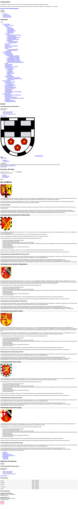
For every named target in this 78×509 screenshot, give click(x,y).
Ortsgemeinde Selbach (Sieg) (13, 39)
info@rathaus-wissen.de (9, 114)
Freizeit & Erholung (9, 67)
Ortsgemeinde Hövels (11, 36)
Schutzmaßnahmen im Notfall (13, 77)
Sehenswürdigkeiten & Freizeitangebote (13, 94)
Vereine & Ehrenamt (9, 53)
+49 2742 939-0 (8, 111)
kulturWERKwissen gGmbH (10, 101)
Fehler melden (5, 458)
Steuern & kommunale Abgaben (11, 45)
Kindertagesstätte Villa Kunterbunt (14, 61)
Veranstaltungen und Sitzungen (11, 66)
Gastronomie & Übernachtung (11, 97)
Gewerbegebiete (8, 90)
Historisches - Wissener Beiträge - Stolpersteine (14, 98)
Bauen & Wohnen (8, 82)
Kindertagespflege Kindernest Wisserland (15, 62)
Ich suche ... (2, 171)
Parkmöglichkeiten (9, 64)
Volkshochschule (8, 65)
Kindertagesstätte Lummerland (13, 57)
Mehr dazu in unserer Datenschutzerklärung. (9, 8)
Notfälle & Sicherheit (9, 76)
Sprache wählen (3, 163)
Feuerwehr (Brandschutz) (10, 88)
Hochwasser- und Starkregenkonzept (14, 78)
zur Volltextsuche (6, 14)
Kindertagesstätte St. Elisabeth (13, 59)
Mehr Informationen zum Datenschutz (8, 165)
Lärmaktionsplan (10, 79)
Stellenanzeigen (10, 31)
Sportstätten (9, 69)
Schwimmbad (10, 71)
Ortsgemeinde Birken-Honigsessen (14, 35)
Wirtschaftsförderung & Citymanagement (13, 91)
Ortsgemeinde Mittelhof (12, 38)
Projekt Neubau (10, 32)
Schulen (6, 63)
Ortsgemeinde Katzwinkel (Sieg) (13, 37)
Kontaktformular (3, 475)
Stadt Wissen (10, 40)
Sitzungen (7, 44)
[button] (6, 191)
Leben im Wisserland (7, 52)
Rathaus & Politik (6, 24)
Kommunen (7, 33)
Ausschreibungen (8, 92)
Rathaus (6, 26)
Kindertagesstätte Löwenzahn (13, 55)
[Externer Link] (2, 503)
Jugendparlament (13, 42)
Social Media (5, 457)
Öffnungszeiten (10, 28)
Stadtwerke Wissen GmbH (10, 85)
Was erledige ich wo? (9, 25)
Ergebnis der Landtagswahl (12, 49)
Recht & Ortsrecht (8, 47)
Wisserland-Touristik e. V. (10, 100)
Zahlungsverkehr (10, 29)
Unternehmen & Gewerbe (10, 81)
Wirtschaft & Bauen (7, 80)
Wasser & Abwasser (9, 86)
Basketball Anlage (11, 73)
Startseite (5, 175)
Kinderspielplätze (10, 68)
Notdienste (5, 160)
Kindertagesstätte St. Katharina (13, 60)
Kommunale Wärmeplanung (10, 87)
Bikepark (9, 74)
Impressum (5, 452)
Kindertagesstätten (9, 54)
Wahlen (6, 48)
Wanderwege (10, 75)
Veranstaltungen (8, 96)
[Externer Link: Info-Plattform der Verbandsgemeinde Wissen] (6, 507)
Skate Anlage (10, 72)
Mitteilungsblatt (8, 51)
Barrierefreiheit (6, 456)
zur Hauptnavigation (7, 16)
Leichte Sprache (6, 161)
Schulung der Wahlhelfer (12, 50)
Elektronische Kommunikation (9, 455)
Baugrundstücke (10, 84)
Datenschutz (5, 453)
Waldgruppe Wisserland (14, 56)
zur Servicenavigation (7, 17)
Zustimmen (3, 11)
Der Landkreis (8, 43)
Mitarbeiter (9, 27)
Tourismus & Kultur (6, 93)
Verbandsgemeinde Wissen (12, 41)
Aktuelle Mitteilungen (11, 30)
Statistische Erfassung (7, 454)
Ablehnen (2, 10)
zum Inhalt (5, 13)
